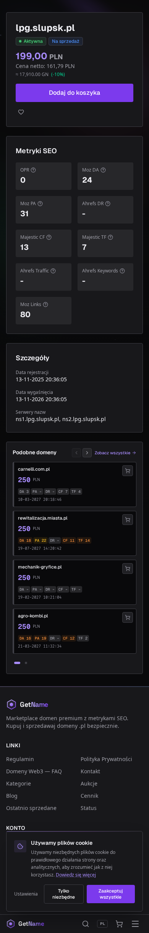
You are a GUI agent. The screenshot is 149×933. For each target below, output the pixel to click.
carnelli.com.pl (34, 469)
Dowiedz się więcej (76, 874)
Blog (12, 795)
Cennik (89, 795)
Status (89, 808)
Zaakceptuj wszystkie (111, 894)
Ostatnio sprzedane (31, 808)
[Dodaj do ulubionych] (74, 112)
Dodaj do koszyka (74, 93)
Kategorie (18, 783)
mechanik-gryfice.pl (40, 567)
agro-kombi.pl (33, 616)
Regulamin (20, 759)
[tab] (17, 662)
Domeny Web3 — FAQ (34, 771)
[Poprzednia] (76, 452)
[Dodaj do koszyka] (127, 470)
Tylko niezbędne (63, 894)
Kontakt (90, 771)
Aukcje (89, 783)
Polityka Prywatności (106, 759)
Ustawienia (26, 894)
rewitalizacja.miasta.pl (42, 518)
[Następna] (87, 452)
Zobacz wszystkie (112, 452)
